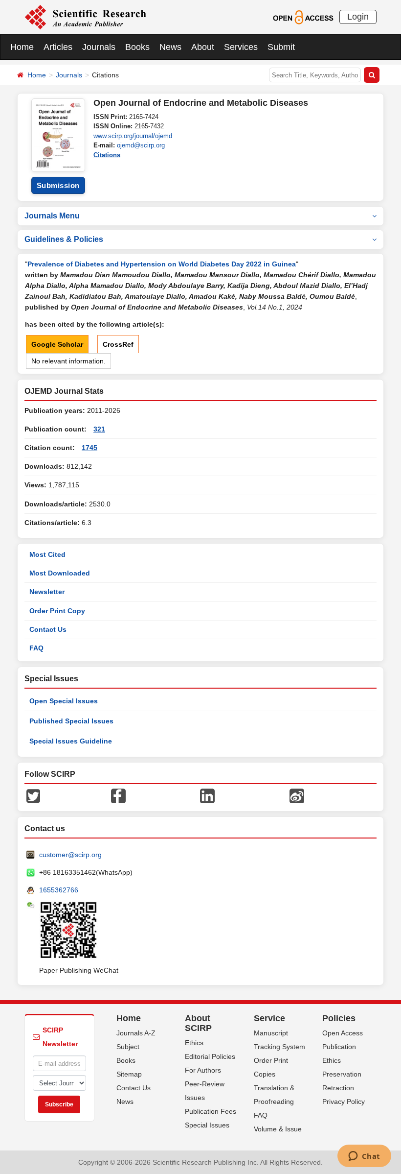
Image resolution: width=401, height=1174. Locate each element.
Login (358, 17)
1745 (89, 448)
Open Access (342, 1033)
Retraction (338, 1088)
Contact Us (48, 629)
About (202, 47)
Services (241, 47)
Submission (58, 185)
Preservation (341, 1074)
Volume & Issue (278, 1129)
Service (269, 1018)
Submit (281, 47)
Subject (127, 1047)
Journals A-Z (136, 1033)
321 (99, 429)
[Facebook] (118, 795)
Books (137, 47)
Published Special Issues (71, 721)
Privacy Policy (343, 1101)
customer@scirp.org (70, 855)
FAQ (36, 648)
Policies (339, 1018)
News (170, 47)
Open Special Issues (63, 701)
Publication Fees (210, 1111)
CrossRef (118, 344)
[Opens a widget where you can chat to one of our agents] (364, 1157)
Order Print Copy (57, 611)
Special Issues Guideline (70, 741)
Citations (106, 155)
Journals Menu (52, 216)
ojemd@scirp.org (141, 145)
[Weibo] (297, 795)
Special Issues (207, 1125)
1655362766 (58, 890)
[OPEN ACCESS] (303, 17)
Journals (98, 47)
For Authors (203, 1070)
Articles (58, 47)
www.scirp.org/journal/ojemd (132, 136)
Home (22, 47)
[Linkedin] (207, 795)
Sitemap (129, 1074)
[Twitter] (33, 795)
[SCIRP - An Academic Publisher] (85, 17)
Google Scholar (57, 344)
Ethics (194, 1043)
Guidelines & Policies (63, 239)
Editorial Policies (210, 1056)
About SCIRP (198, 1023)
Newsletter (47, 592)
